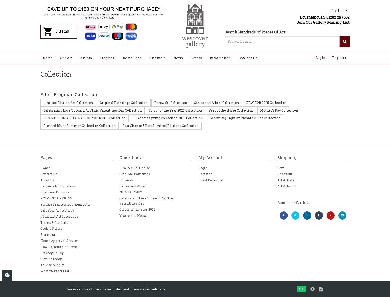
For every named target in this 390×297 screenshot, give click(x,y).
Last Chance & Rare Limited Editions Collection (161, 126)
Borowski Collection (170, 103)
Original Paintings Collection (124, 103)
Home (47, 58)
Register (339, 57)
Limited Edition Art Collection (68, 103)
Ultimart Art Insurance (59, 216)
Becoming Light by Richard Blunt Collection (245, 118)
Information (220, 58)
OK (301, 289)
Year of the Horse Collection (231, 110)
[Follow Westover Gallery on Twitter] (295, 215)
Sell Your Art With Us (57, 210)
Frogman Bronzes (54, 192)
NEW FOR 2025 (131, 192)
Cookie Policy (51, 228)
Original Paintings (134, 174)
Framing (47, 234)
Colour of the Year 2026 (137, 209)
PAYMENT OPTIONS (56, 198)
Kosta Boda (132, 58)
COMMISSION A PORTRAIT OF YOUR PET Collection (84, 118)
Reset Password (210, 180)
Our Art (66, 58)
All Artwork (287, 186)
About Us (47, 180)
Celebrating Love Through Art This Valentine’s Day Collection (92, 110)
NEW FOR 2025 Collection (266, 103)
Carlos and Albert (133, 186)
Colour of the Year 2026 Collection (175, 110)
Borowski (127, 180)
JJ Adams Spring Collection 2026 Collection (167, 118)
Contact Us (248, 58)
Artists (86, 58)
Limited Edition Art (135, 168)
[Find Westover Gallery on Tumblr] (319, 215)
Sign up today (51, 259)
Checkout (284, 174)
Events (196, 58)
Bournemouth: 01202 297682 (325, 17)
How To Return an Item (58, 247)
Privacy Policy (51, 253)
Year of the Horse (133, 215)
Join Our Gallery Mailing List (323, 22)
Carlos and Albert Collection (216, 103)
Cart (280, 168)
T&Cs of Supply (52, 265)
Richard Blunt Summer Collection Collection (79, 126)
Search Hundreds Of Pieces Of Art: (255, 32)
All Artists (285, 180)
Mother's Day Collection (279, 110)
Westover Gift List (54, 271)
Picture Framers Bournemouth (65, 204)
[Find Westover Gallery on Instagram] (342, 215)
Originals (157, 58)
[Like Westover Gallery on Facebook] (284, 215)
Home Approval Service (59, 241)
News (178, 58)
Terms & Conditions (56, 222)
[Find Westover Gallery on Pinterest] (331, 215)
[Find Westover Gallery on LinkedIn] (307, 215)
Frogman (107, 58)
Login (320, 57)
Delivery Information (57, 186)
